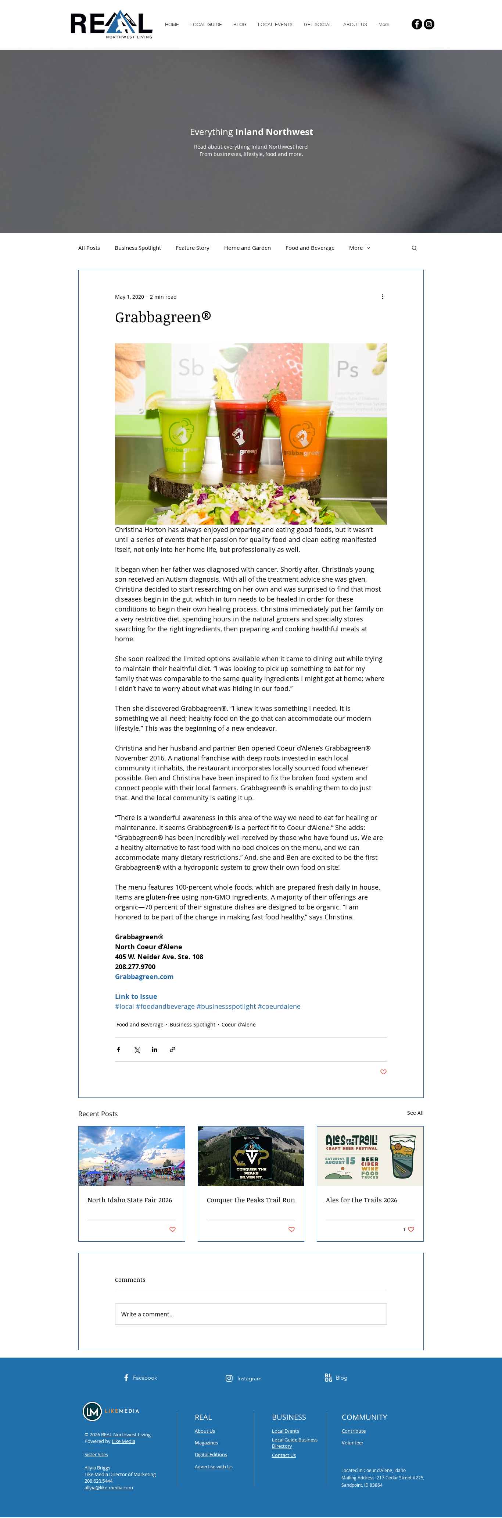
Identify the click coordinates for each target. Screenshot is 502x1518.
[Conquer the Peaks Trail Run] (251, 1156)
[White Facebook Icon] (126, 1377)
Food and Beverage (310, 247)
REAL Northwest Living (126, 1434)
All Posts (89, 247)
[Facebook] (417, 24)
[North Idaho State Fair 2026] (132, 1156)
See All (415, 1112)
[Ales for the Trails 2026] (370, 1156)
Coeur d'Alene (239, 1024)
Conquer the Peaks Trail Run (251, 1199)
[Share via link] (172, 1049)
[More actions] (382, 296)
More (356, 247)
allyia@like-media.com (109, 1487)
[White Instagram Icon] (229, 1378)
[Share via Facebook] (118, 1049)
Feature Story (192, 247)
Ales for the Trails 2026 (361, 1199)
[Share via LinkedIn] (154, 1049)
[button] (414, 248)
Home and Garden (247, 247)
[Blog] (328, 1377)
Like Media (123, 1441)
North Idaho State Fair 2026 (129, 1199)
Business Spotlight (138, 247)
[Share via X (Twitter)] (136, 1049)
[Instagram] (429, 24)
